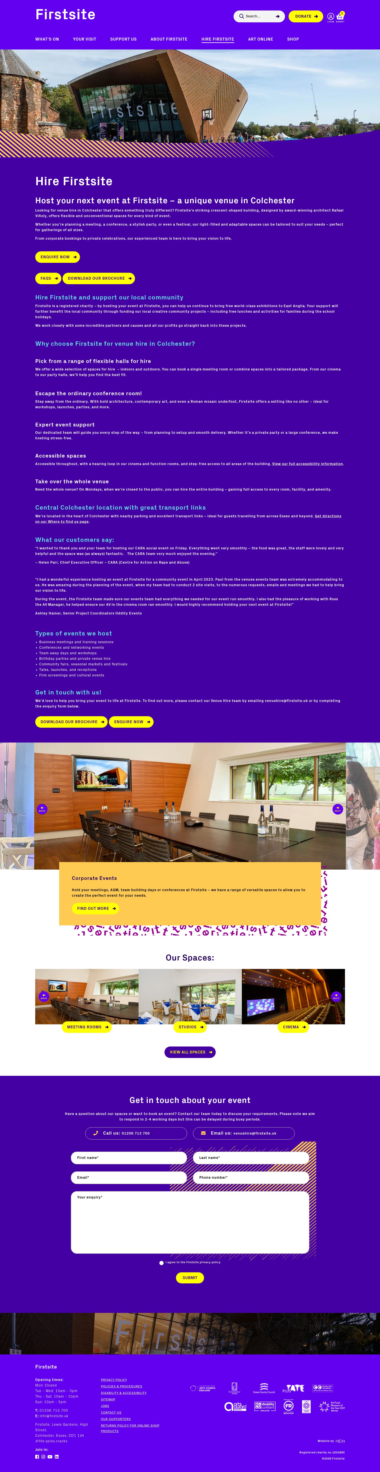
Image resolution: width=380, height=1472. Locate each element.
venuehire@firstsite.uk (254, 1133)
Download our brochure (96, 278)
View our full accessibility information (307, 464)
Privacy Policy (114, 1380)
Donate (303, 16)
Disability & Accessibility (124, 1393)
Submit (190, 1278)
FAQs (46, 278)
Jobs (105, 1406)
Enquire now (55, 257)
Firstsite (65, 15)
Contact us (111, 1412)
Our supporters (116, 1419)
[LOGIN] (330, 16)
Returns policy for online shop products (130, 1428)
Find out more (93, 909)
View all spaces (188, 1052)
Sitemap (108, 1399)
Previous (17, 806)
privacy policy (210, 1262)
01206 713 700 (136, 1133)
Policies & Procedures (121, 1386)
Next (363, 806)
